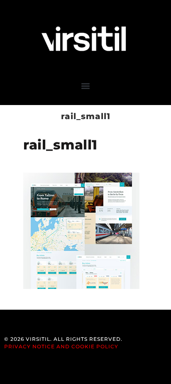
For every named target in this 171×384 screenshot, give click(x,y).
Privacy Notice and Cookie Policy (61, 346)
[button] (86, 86)
